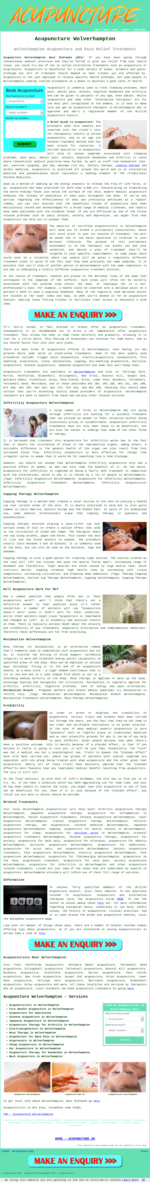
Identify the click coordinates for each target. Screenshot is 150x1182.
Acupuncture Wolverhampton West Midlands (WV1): (44, 57)
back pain (52, 840)
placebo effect (106, 744)
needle (67, 288)
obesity (141, 840)
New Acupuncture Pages (23, 1151)
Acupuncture (33, 69)
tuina (45, 361)
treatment (48, 73)
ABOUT (115, 30)
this (100, 903)
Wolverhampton (84, 371)
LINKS (106, 30)
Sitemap (5, 1151)
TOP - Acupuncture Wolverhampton (28, 1114)
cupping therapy (128, 165)
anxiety (9, 840)
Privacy (144, 1151)
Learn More (130, 1179)
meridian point (126, 288)
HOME (96, 30)
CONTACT (126, 30)
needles (87, 126)
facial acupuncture (43, 817)
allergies (97, 840)
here (130, 988)
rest (6, 338)
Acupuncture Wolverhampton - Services (45, 997)
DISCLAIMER (139, 30)
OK (143, 1179)
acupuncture (56, 349)
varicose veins (86, 833)
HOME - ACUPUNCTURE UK (75, 1138)
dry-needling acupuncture (108, 361)
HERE (120, 899)
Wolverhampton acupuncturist (45, 809)
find (17, 964)
